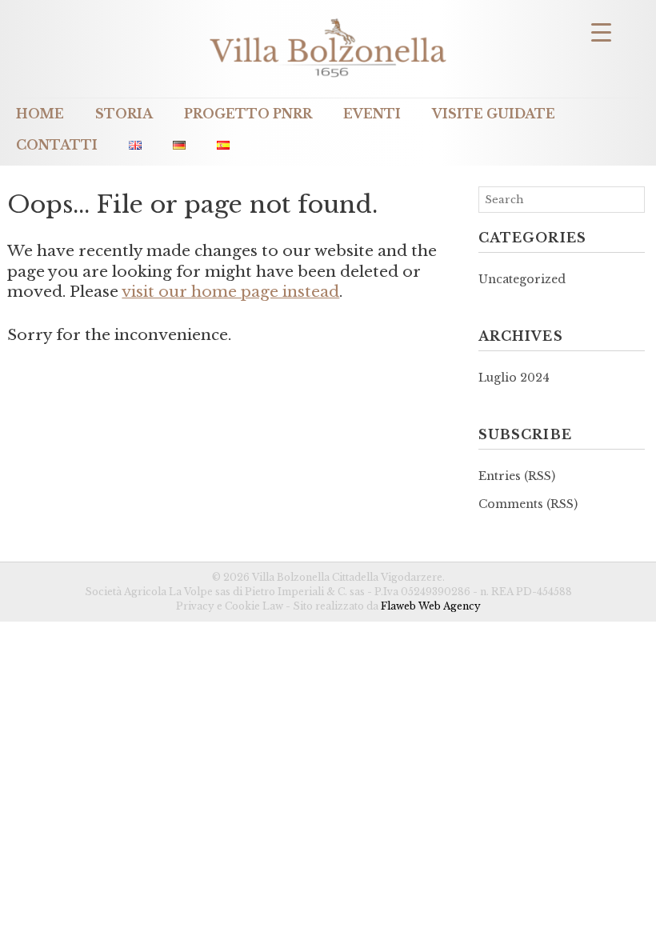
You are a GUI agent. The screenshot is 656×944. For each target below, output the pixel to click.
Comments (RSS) (528, 504)
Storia (124, 114)
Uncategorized (522, 279)
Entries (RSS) (516, 476)
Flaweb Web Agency (431, 606)
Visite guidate (493, 114)
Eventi (372, 114)
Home (40, 114)
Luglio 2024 (514, 377)
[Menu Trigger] (601, 32)
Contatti (57, 145)
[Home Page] (328, 78)
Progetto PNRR (248, 114)
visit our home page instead (230, 291)
